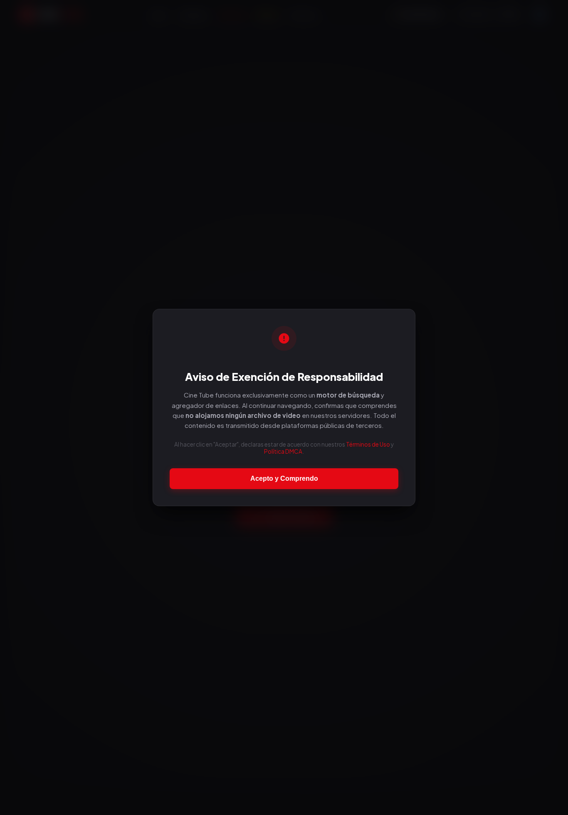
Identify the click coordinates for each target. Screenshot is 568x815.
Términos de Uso (368, 444)
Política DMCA (283, 451)
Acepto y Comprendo (284, 478)
